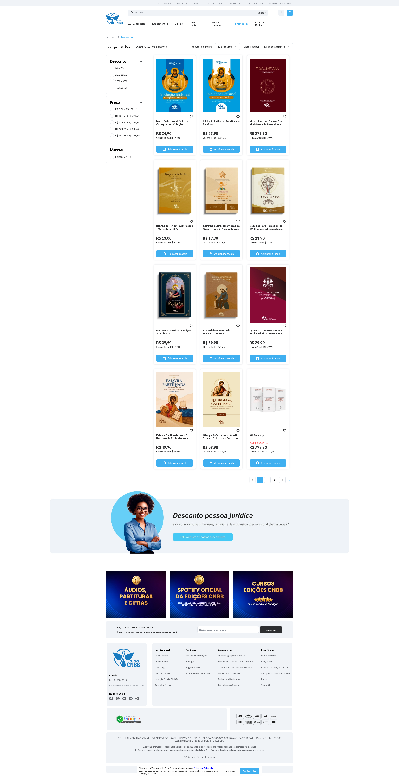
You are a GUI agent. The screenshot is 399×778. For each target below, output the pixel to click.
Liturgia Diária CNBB (166, 679)
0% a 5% (119, 68)
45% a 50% (121, 87)
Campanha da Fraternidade (275, 673)
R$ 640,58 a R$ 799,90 (127, 135)
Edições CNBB (123, 156)
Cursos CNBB (162, 673)
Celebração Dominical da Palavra (235, 667)
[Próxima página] (290, 480)
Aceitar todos (249, 771)
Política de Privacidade (197, 673)
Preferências (229, 771)
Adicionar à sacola (177, 149)
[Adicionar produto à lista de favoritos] (191, 117)
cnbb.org (160, 667)
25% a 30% (121, 81)
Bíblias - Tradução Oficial (274, 667)
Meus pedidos (268, 655)
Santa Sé (265, 685)
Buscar (261, 12)
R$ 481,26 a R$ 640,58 (127, 128)
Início (113, 37)
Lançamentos (268, 661)
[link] (197, 24)
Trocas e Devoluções (196, 655)
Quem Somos (162, 661)
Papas (264, 679)
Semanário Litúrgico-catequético (235, 661)
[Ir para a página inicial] (114, 18)
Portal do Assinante (228, 685)
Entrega (189, 661)
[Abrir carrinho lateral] (290, 13)
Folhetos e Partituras (229, 679)
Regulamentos (193, 667)
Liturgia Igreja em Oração (231, 655)
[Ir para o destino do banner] (199, 522)
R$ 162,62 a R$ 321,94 (127, 115)
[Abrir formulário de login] (281, 13)
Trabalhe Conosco (164, 685)
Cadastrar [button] (271, 629)
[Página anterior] (252, 480)
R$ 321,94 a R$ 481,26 (127, 122)
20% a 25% (121, 74)
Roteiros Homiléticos (229, 673)
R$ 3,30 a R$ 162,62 (126, 109)
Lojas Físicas (161, 655)
